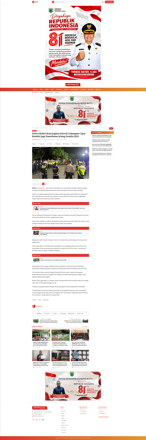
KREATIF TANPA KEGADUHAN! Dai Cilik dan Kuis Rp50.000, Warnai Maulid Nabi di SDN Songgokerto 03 (40, 344)
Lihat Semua (85, 326)
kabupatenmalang (49, 92)
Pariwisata (83, 89)
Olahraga (98, 89)
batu (41, 92)
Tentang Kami (102, 413)
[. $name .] (33, 419)
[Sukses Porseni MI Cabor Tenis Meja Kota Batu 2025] (36, 260)
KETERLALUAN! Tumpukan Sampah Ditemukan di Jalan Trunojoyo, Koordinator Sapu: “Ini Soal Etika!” (60, 344)
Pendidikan (59, 89)
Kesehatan (90, 89)
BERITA (37, 127)
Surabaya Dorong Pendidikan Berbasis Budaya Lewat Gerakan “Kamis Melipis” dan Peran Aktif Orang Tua (62, 209)
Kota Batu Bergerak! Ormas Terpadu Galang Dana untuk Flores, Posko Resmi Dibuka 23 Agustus (60, 365)
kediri (39, 299)
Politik (52, 89)
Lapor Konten (83, 413)
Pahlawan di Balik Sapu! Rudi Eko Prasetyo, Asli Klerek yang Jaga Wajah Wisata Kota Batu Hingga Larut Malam (79, 365)
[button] (60, 123)
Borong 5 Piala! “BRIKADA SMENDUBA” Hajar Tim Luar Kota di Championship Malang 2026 (79, 344)
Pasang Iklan (109, 2)
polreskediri (46, 299)
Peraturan (101, 411)
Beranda (35, 89)
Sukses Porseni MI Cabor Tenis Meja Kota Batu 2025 (53, 260)
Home (33, 127)
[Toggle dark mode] (103, 2)
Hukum (66, 89)
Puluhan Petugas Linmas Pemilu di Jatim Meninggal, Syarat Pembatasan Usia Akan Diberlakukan (61, 233)
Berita (41, 89)
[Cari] (53, 2)
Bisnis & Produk (74, 89)
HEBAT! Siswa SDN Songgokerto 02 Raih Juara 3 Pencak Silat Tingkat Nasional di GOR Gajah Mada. (41, 365)
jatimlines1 (36, 139)
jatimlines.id (40, 188)
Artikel (46, 89)
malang (56, 92)
